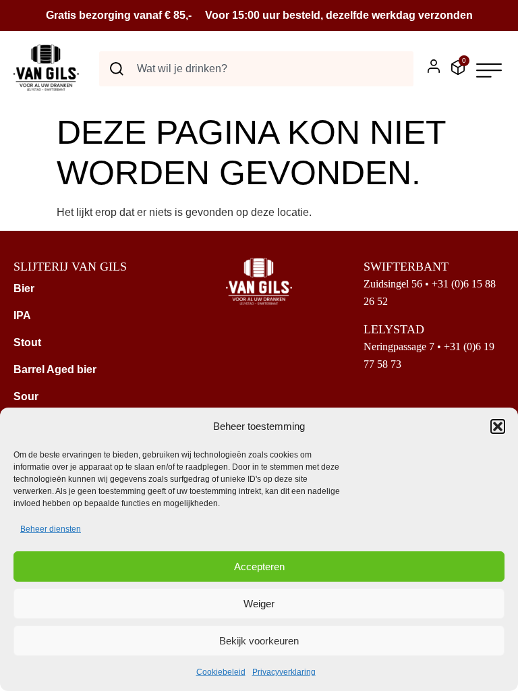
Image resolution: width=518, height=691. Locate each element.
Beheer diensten (50, 529)
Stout (27, 342)
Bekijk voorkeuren (259, 640)
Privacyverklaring (284, 672)
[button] (498, 426)
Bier (23, 288)
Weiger (259, 603)
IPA (22, 315)
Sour (25, 396)
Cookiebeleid (221, 672)
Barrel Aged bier (54, 369)
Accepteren (259, 566)
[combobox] (256, 68)
